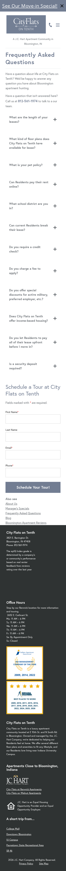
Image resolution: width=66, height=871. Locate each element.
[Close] (62, 6)
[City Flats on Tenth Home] (26, 24)
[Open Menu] (58, 25)
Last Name (11, 429)
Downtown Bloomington (18, 834)
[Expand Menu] (59, 19)
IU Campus (12, 839)
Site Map (43, 863)
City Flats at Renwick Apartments (24, 789)
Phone (9, 465)
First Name (11, 412)
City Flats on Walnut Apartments (23, 793)
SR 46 (9, 850)
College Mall (12, 828)
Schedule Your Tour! (33, 487)
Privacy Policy (26, 863)
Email (8, 447)
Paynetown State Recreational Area (25, 845)
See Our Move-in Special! (29, 6)
